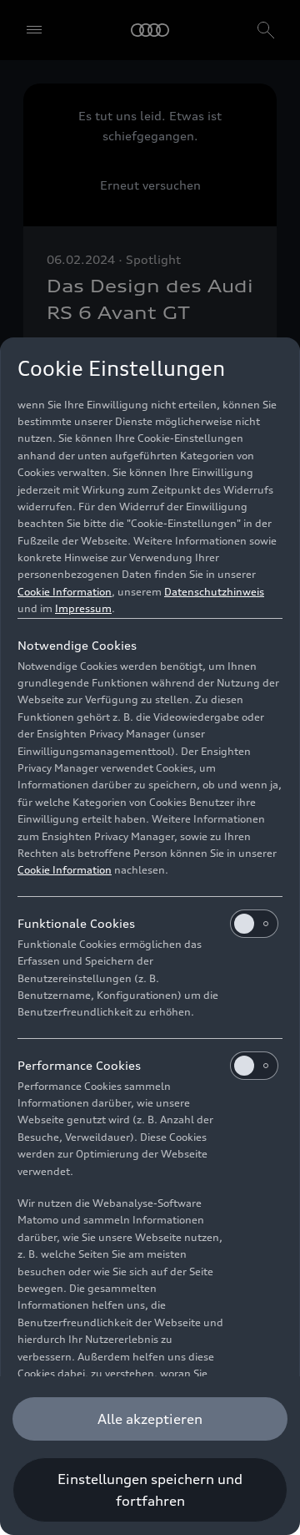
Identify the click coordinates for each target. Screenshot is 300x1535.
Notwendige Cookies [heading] (77, 645)
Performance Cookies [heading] (79, 1065)
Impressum (83, 608)
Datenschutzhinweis (214, 591)
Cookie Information (65, 591)
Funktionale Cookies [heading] (76, 923)
